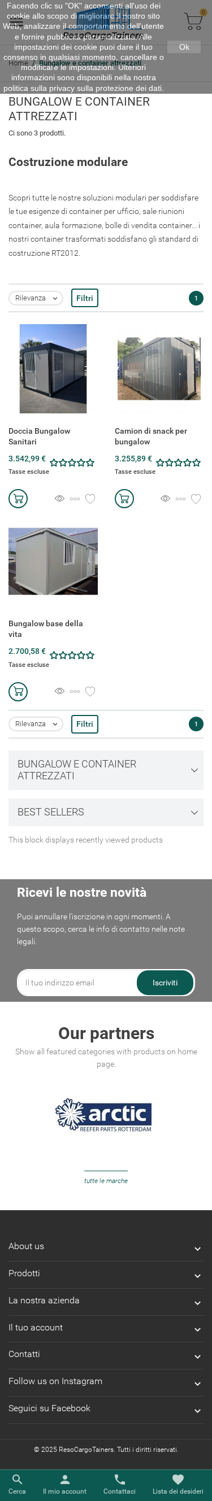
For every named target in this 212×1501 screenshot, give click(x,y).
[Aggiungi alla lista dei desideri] (90, 499)
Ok (184, 46)
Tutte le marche (106, 1181)
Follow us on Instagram (55, 1381)
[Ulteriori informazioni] (75, 499)
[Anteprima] (59, 499)
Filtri (84, 298)
